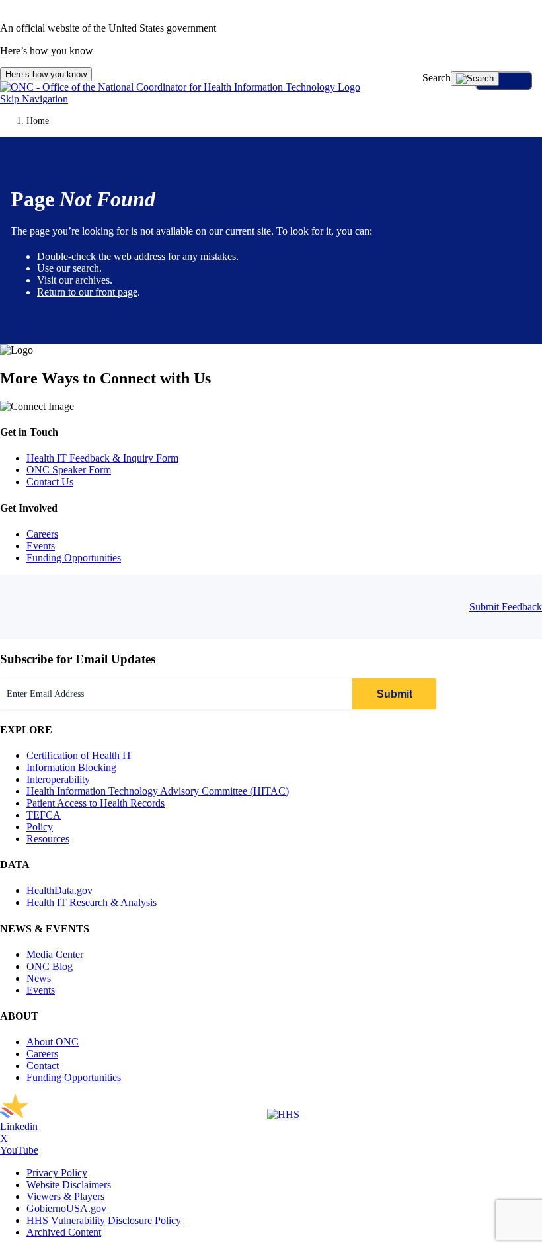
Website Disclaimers (68, 1184)
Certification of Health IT (79, 755)
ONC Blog (49, 966)
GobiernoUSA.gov (66, 1208)
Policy (39, 826)
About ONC (52, 1041)
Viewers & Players (65, 1196)
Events (40, 545)
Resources (47, 838)
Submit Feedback (505, 606)
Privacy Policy (56, 1172)
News (38, 978)
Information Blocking (71, 767)
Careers (42, 534)
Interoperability (58, 779)
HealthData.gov (59, 890)
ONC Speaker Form (68, 469)
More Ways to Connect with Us (105, 378)
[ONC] (133, 1114)
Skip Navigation (34, 98)
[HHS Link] (283, 1114)
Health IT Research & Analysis (91, 902)
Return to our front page (87, 292)
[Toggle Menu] (503, 80)
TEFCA (43, 815)
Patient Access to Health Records (95, 803)
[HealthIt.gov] (180, 87)
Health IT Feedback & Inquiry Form (102, 457)
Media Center (54, 954)
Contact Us (49, 481)
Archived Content (63, 1232)
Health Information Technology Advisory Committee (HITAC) (157, 791)
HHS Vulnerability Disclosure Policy (103, 1220)
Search (436, 77)
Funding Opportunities (73, 557)
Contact (42, 1065)
